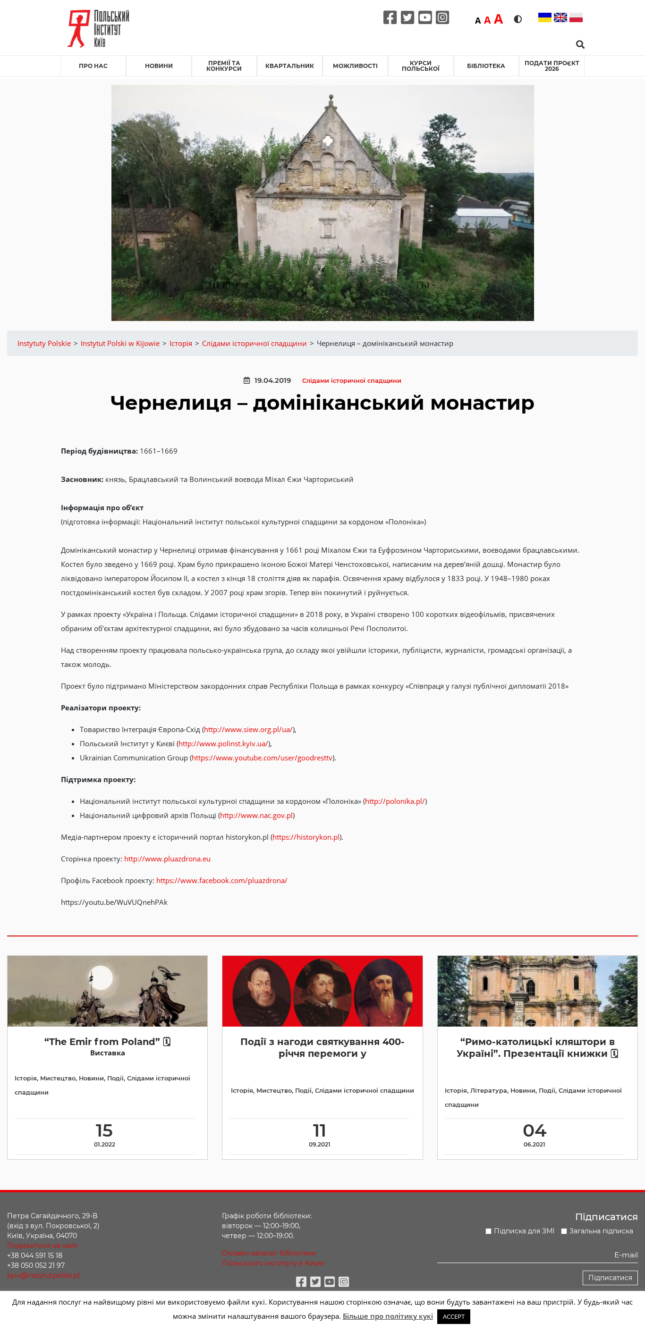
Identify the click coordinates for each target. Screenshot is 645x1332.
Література (488, 1090)
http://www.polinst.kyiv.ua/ (223, 743)
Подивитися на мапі (42, 1245)
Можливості (355, 65)
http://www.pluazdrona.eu (167, 858)
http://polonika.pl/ (395, 801)
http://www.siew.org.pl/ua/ (248, 729)
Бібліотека (486, 65)
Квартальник (289, 65)
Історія (26, 1078)
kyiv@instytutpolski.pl (43, 1275)
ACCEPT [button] (454, 1316)
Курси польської (421, 65)
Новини (159, 65)
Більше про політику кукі (388, 1316)
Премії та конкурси (224, 65)
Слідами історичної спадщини (351, 380)
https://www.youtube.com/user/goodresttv (262, 757)
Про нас (93, 65)
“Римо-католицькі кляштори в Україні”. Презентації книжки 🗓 (537, 1047)
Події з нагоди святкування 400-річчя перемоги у (322, 1047)
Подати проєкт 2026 (552, 65)
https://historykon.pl (305, 837)
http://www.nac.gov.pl (256, 815)
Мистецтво (58, 1078)
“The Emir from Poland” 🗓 (107, 1041)
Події (115, 1078)
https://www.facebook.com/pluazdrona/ (222, 880)
